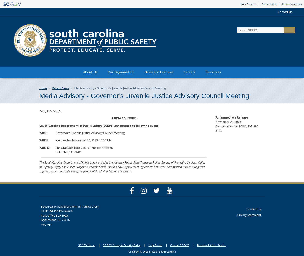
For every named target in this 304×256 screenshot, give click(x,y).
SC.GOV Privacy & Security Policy (121, 245)
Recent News (60, 88)
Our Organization (121, 72)
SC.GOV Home (86, 245)
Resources (213, 72)
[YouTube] (170, 192)
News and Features (158, 72)
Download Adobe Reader (211, 245)
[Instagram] (144, 192)
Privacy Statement (249, 215)
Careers (189, 72)
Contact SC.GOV (179, 245)
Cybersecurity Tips (292, 4)
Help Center (155, 245)
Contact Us (285, 12)
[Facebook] (133, 192)
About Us (90, 72)
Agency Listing (269, 4)
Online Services (248, 4)
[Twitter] (157, 192)
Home (43, 88)
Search (289, 30)
